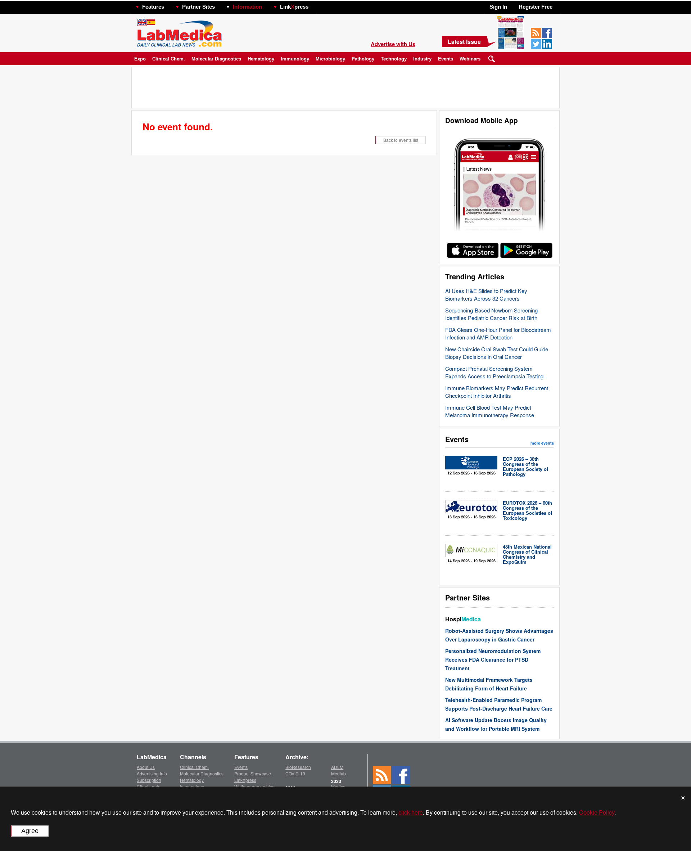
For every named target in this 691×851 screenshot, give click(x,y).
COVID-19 (295, 773)
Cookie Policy (596, 812)
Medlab (338, 773)
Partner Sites (198, 7)
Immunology (295, 59)
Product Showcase (252, 773)
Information (247, 7)
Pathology (363, 59)
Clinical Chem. (168, 59)
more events (542, 443)
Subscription (149, 780)
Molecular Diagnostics (216, 59)
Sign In (498, 7)
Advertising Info (152, 773)
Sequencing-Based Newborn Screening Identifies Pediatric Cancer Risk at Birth (491, 313)
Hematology (261, 59)
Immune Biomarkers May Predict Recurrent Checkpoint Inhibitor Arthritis (496, 391)
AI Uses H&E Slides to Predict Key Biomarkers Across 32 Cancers (486, 294)
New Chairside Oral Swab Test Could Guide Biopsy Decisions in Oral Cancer (496, 352)
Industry (422, 59)
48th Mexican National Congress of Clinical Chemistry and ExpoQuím (527, 554)
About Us (146, 767)
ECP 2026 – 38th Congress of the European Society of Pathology (525, 466)
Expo (140, 59)
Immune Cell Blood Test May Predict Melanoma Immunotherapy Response (489, 411)
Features (153, 7)
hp (319, 5)
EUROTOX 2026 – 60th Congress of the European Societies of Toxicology (527, 510)
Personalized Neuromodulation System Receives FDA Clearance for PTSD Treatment (493, 659)
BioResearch (298, 767)
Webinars (470, 59)
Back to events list (400, 140)
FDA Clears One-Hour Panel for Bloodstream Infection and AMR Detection (498, 333)
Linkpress (294, 7)
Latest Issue (464, 41)
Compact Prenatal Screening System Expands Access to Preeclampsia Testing (494, 372)
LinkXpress (245, 780)
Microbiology (330, 59)
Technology (394, 59)
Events (445, 59)
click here (410, 812)
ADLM (337, 767)
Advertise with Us (393, 44)
